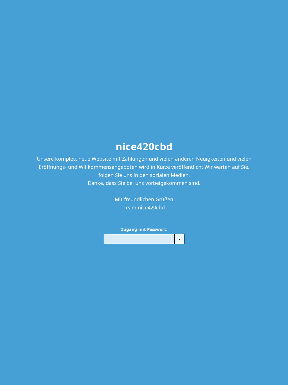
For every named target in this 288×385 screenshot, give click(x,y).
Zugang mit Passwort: (144, 229)
